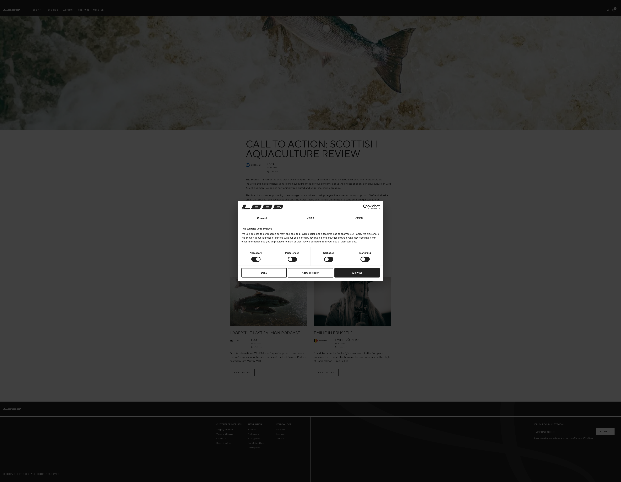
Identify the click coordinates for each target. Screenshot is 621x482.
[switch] (292, 259)
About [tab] (359, 217)
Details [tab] (311, 217)
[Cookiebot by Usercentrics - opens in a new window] (365, 206)
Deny (264, 272)
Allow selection (310, 272)
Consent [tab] (262, 218)
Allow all (357, 272)
